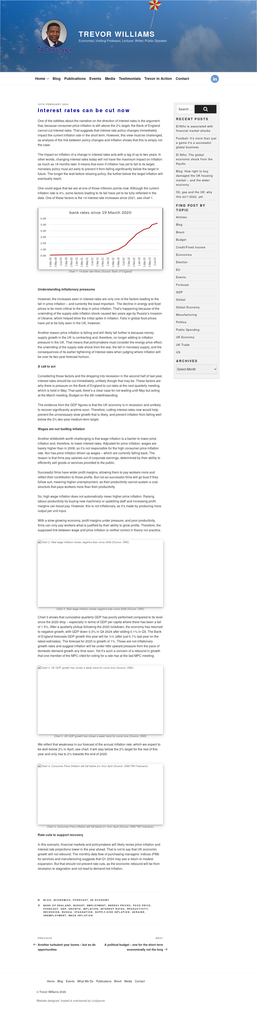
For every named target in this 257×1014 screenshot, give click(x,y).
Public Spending (188, 330)
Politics (181, 322)
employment (96, 905)
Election (182, 262)
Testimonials (130, 78)
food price (142, 905)
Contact (182, 78)
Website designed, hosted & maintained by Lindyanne (71, 1001)
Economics (62, 899)
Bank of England (57, 905)
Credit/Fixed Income (191, 247)
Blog (57, 78)
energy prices (119, 905)
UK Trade (183, 345)
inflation (91, 908)
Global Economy (188, 307)
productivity (137, 908)
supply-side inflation (112, 911)
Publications (75, 78)
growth (74, 908)
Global (181, 300)
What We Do (85, 981)
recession (51, 911)
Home (40, 78)
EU (178, 270)
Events (95, 78)
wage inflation (80, 915)
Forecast (80, 899)
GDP (63, 908)
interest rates (113, 908)
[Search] (205, 109)
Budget (79, 905)
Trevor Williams (117, 33)
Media (110, 78)
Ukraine (138, 911)
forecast (51, 908)
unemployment (54, 915)
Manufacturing (186, 315)
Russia (67, 911)
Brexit (180, 232)
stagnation (83, 911)
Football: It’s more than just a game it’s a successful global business (196, 142)
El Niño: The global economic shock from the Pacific (194, 159)
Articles (181, 217)
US (178, 352)
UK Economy (99, 899)
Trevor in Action (158, 78)
